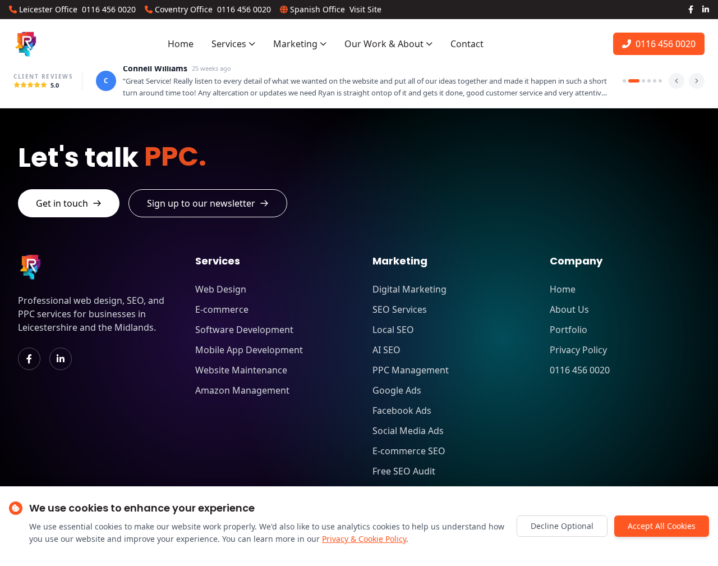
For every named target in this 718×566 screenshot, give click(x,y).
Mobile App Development (249, 350)
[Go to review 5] (654, 81)
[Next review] (697, 81)
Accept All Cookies (662, 526)
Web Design (220, 289)
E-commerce (221, 309)
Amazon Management (242, 390)
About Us (569, 309)
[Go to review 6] (660, 81)
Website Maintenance (241, 370)
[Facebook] (690, 9)
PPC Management (410, 370)
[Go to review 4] (649, 81)
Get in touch (62, 203)
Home (181, 44)
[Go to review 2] (633, 81)
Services (228, 44)
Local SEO (393, 329)
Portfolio (568, 329)
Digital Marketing (409, 289)
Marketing (295, 44)
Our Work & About (384, 44)
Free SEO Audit (403, 471)
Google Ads (396, 390)
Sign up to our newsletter (201, 203)
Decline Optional (562, 526)
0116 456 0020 (109, 9)
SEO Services (399, 309)
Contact (467, 44)
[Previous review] (676, 81)
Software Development (244, 329)
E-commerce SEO (408, 451)
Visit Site (365, 9)
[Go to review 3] (643, 81)
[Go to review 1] (624, 81)
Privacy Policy (578, 350)
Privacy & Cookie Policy (364, 538)
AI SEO (386, 350)
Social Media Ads (408, 430)
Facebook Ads (401, 410)
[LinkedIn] (705, 9)
